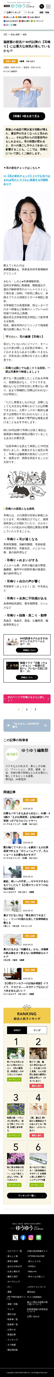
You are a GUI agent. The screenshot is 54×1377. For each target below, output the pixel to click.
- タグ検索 (11, 1345)
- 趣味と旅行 (12, 1276)
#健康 (21, 61)
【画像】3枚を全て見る (26, 116)
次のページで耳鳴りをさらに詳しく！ (26, 699)
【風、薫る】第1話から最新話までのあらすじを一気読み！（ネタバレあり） (37, 1123)
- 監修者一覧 (12, 1324)
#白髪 (24, 824)
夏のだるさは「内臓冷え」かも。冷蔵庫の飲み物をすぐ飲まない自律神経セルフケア (25, 953)
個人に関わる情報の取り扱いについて (37, 1303)
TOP (5, 34)
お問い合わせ (33, 1316)
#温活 (14, 960)
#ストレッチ (26, 926)
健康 (24, 34)
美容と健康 (15, 34)
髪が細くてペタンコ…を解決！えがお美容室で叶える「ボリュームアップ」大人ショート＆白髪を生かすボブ (25, 851)
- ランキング (12, 1340)
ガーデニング (14, 1079)
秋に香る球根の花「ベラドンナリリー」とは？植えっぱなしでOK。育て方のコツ (15, 1173)
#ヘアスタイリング (11, 824)
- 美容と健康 (12, 1261)
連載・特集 (44, 12)
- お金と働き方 (13, 1271)
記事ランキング (13, 12)
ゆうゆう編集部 (35, 750)
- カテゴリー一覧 (14, 1251)
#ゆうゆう (30, 61)
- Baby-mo (32, 1271)
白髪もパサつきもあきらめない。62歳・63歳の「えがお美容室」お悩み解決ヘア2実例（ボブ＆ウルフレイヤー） (26, 817)
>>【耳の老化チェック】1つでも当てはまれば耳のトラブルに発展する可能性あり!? (26, 179)
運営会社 (31, 1292)
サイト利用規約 (34, 1297)
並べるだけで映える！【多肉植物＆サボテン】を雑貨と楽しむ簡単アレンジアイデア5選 (37, 1173)
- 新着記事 (11, 1335)
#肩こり (6, 926)
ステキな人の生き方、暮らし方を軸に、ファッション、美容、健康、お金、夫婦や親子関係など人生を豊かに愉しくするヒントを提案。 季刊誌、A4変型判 (27, 773)
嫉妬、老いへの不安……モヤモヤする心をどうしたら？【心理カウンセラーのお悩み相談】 (25, 885)
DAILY (17, 1030)
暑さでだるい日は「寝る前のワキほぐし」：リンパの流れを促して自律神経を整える (25, 919)
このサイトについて (36, 1287)
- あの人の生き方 (14, 1266)
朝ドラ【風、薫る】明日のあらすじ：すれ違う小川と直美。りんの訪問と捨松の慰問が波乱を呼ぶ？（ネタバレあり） (37, 1071)
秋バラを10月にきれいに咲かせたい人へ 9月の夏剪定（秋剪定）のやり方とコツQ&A (15, 1068)
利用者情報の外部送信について (37, 1310)
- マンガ (10, 1309)
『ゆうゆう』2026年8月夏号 (25, 725)
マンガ (31, 12)
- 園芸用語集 (12, 1350)
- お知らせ (11, 1329)
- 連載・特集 (12, 1304)
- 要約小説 (11, 1314)
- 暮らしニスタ (34, 1261)
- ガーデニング (13, 1282)
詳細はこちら (29, 650)
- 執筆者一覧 (12, 1319)
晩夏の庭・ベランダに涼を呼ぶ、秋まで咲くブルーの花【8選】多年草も (15, 1123)
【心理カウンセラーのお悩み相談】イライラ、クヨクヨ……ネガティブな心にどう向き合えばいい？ (25, 987)
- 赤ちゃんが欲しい (36, 1276)
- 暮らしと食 (12, 1256)
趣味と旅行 (37, 1086)
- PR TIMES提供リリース (16, 1298)
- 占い (9, 1287)
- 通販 (9, 1292)
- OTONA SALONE (36, 1256)
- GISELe (31, 1266)
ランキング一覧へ (27, 1195)
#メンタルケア (9, 892)
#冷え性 (15, 926)
